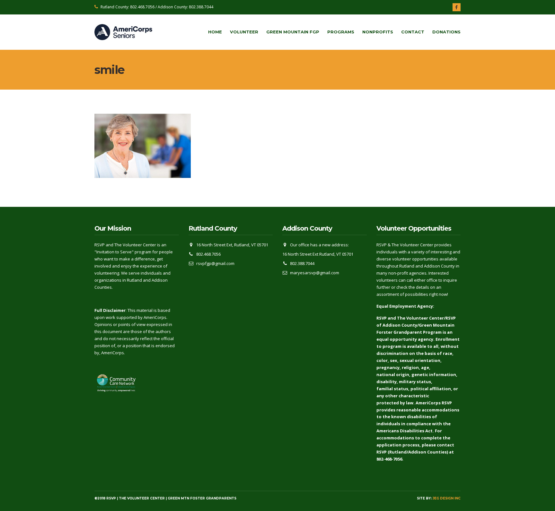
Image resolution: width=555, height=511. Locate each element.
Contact (412, 31)
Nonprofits (377, 31)
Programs (340, 31)
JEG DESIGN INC (447, 498)
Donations (446, 31)
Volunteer (244, 31)
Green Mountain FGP (292, 31)
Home (215, 31)
